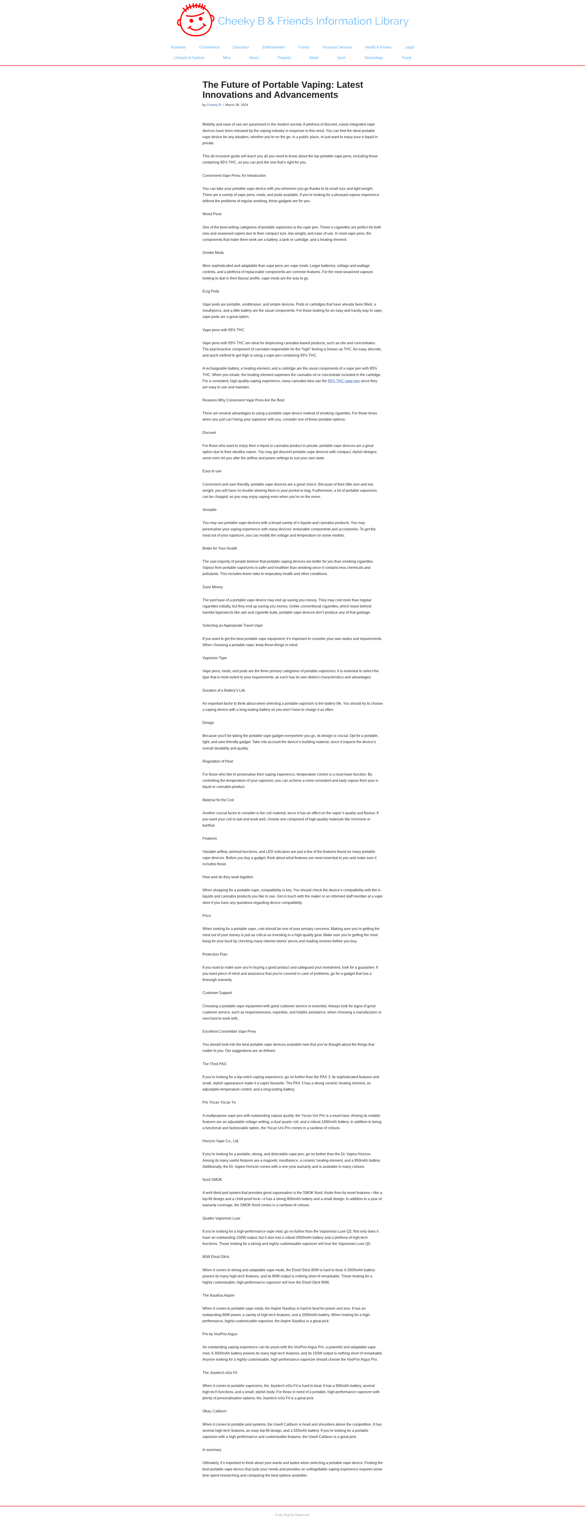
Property (284, 58)
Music (254, 58)
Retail (314, 58)
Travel (406, 58)
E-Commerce (209, 47)
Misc (227, 58)
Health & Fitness (378, 47)
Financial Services (337, 47)
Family (303, 47)
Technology (373, 58)
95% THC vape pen (344, 381)
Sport (341, 58)
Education (241, 47)
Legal (409, 47)
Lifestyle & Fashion (189, 58)
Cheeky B (214, 105)
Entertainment (273, 47)
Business (178, 47)
